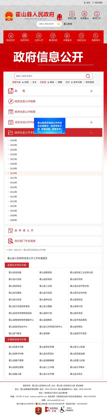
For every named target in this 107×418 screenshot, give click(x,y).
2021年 (13, 159)
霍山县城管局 (45, 320)
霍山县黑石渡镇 (16, 367)
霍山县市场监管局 (78, 320)
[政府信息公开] (53, 58)
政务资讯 (25, 40)
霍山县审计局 (76, 306)
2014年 (13, 192)
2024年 (13, 145)
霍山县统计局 (45, 313)
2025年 (13, 140)
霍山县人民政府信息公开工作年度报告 (27, 258)
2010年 (13, 211)
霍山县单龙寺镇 (46, 347)
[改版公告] (53, 128)
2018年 (13, 173)
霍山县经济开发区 (78, 333)
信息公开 (39, 40)
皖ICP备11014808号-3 (26, 404)
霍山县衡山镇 (15, 374)
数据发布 (96, 40)
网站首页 (10, 40)
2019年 (13, 168)
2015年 (13, 187)
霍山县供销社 (76, 327)
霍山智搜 (68, 24)
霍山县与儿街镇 (77, 347)
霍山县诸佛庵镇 (46, 360)
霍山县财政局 (15, 286)
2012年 (13, 201)
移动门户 (97, 18)
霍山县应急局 (76, 313)
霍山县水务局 (15, 299)
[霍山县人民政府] (32, 15)
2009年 (13, 215)
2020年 (13, 164)
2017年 (13, 178)
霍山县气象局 (15, 333)
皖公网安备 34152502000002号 (51, 404)
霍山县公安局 (15, 279)
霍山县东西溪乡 (46, 354)
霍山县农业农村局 (78, 293)
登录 (88, 3)
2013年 (13, 197)
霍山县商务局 (76, 299)
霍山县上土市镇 (46, 367)
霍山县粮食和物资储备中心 (21, 320)
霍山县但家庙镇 (77, 354)
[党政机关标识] (38, 411)
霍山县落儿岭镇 (77, 360)
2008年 (13, 220)
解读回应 (53, 40)
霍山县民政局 (45, 279)
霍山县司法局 (76, 279)
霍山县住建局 (15, 293)
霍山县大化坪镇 (46, 374)
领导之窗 (72, 18)
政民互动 (82, 40)
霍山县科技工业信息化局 (81, 272)
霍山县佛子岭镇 (16, 354)
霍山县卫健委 (45, 306)
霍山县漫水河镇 (16, 347)
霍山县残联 (44, 333)
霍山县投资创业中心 (18, 327)
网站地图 (98, 3)
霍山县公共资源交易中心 (50, 327)
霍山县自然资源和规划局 (20, 313)
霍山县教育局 (45, 272)
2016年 (13, 183)
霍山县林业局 (45, 299)
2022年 (13, 154)
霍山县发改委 (15, 272)
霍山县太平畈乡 (77, 367)
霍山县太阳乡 (76, 374)
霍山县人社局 (45, 286)
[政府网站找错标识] (51, 409)
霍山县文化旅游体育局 (19, 306)
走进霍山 (84, 18)
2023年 (13, 150)
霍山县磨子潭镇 (16, 360)
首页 (10, 250)
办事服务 (67, 40)
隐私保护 (51, 396)
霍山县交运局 (45, 293)
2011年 (13, 206)
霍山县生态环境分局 (79, 286)
